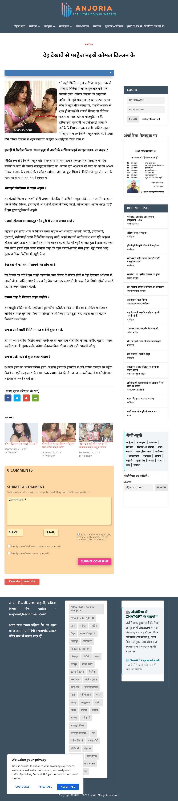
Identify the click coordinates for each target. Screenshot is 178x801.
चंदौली (86, 656)
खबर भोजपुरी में (87, 633)
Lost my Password (150, 119)
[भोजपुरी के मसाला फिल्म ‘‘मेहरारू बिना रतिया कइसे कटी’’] (59, 432)
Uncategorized (134, 303)
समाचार (97, 27)
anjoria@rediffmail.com (27, 614)
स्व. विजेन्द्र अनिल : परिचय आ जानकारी (145, 287)
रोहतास (87, 748)
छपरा (97, 656)
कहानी (129, 374)
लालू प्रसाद (92, 756)
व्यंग (128, 465)
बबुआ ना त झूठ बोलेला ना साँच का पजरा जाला (143, 368)
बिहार (73, 710)
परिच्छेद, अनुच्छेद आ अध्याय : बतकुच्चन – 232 (141, 218)
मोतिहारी (75, 748)
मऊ (93, 733)
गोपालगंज (87, 641)
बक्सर (98, 695)
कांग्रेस (94, 626)
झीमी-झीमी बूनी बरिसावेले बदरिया (143, 245)
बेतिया (84, 710)
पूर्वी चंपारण (85, 695)
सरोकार (33, 27)
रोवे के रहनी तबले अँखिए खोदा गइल (144, 341)
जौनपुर (74, 664)
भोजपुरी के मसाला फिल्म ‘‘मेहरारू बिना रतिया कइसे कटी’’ (58, 445)
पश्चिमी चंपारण (91, 687)
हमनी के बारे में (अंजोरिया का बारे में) (146, 27)
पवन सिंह (75, 687)
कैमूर (73, 633)
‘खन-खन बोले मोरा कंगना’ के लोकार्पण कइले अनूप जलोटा (93, 445)
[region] (45, 774)
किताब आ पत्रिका (146, 447)
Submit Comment (94, 562)
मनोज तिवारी (77, 741)
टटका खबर (87, 664)
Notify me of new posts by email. (30, 553)
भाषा (129, 224)
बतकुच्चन (85, 702)
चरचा (129, 390)
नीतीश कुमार (91, 679)
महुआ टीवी (93, 741)
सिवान (84, 771)
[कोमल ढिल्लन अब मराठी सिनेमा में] (21, 432)
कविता (129, 278)
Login (133, 119)
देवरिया (92, 672)
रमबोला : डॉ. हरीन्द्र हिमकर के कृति (143, 274)
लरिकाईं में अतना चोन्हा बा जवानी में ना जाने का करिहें (145, 384)
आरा (73, 626)
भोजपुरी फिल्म (77, 725)
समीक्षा (137, 465)
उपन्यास (147, 456)
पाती (73, 695)
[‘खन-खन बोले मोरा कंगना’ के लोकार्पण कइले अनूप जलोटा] (96, 432)
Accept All (68, 787)
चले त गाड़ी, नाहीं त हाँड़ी (138, 354)
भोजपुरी (86, 718)
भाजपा (74, 718)
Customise (22, 787)
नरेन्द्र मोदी (75, 679)
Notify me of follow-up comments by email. (36, 546)
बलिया (98, 702)
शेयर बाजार (89, 764)
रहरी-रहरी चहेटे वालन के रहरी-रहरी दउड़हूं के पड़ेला (143, 260)
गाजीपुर (74, 641)
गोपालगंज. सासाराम (80, 649)
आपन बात (134, 456)
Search (128, 482)
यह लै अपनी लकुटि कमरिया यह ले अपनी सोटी (143, 314)
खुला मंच (141, 461)
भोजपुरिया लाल (133, 291)
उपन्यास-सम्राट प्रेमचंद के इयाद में (142, 328)
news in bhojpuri (82, 618)
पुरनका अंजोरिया (114, 27)
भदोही (95, 710)
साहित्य (48, 27)
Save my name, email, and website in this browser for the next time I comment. (94, 537)
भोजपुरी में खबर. (79, 733)
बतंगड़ (73, 702)
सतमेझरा (64, 27)
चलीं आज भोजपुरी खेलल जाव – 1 (143, 411)
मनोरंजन (89, 44)
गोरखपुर (74, 656)
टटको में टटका (77, 672)
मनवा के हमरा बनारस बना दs (141, 399)
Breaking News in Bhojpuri (82, 609)
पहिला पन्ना (19, 27)
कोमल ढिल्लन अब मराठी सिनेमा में (21, 444)
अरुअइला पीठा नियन (137, 300)
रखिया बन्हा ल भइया (137, 233)
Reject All (45, 787)
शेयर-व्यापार (82, 27)
